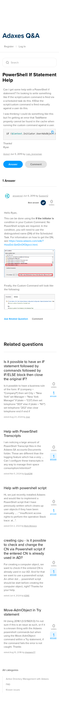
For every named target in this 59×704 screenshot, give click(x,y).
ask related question (16, 319)
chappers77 (30, 652)
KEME (26, 595)
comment (36, 164)
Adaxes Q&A (20, 35)
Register (9, 46)
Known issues (13, 690)
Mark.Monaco (30, 525)
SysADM (28, 473)
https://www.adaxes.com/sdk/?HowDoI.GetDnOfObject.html (24, 243)
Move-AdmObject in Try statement (22, 612)
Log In (22, 46)
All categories (10, 670)
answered (18, 196)
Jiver (28, 416)
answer (13, 164)
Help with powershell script (25, 488)
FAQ (8, 684)
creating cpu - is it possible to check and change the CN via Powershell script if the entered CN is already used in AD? (25, 549)
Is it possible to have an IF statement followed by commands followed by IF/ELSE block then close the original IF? (24, 370)
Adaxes (18, 7)
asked (6, 154)
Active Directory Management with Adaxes (27, 679)
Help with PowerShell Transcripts (20, 433)
